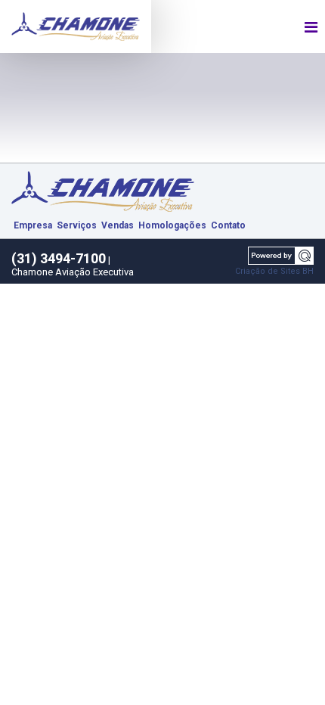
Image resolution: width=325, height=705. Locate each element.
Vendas (117, 225)
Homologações (172, 225)
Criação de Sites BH (274, 271)
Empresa (33, 225)
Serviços (77, 225)
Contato (228, 225)
